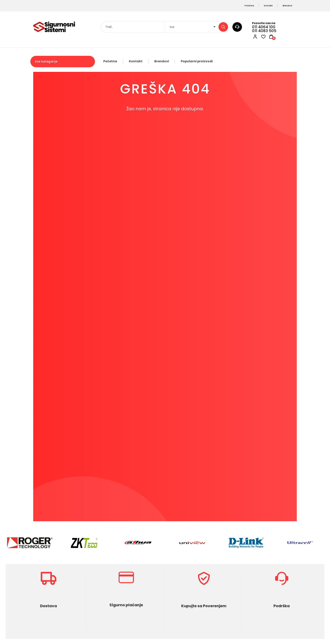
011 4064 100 (263, 27)
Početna (110, 61)
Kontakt (135, 61)
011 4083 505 (264, 31)
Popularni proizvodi (197, 61)
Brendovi (161, 61)
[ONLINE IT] (54, 27)
